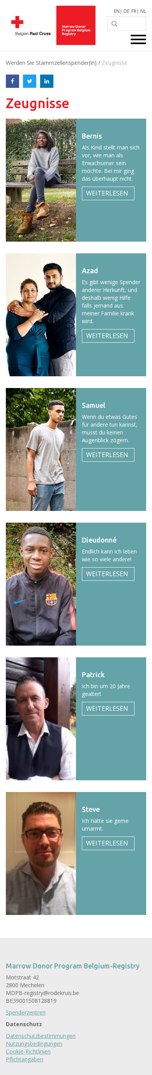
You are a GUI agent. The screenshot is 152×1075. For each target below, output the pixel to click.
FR (133, 11)
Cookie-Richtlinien (28, 1051)
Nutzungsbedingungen (34, 1043)
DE (126, 11)
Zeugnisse (114, 62)
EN (117, 11)
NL (143, 11)
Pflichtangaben (24, 1059)
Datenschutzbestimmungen (41, 1035)
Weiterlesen (107, 193)
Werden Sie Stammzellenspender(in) (51, 62)
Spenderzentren (26, 1012)
